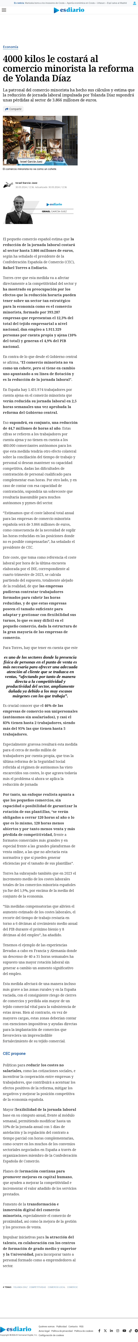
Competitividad (37, 1287)
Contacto (73, 1326)
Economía (10, 47)
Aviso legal (44, 1331)
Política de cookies (83, 1331)
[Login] (134, 3)
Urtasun (101, 3)
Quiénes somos (47, 1326)
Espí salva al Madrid (117, 3)
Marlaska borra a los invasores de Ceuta (45, 3)
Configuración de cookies (51, 1335)
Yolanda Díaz (20, 1287)
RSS (81, 1326)
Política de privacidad (62, 1331)
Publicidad (61, 1326)
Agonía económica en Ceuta (81, 3)
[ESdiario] (69, 10)
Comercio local (56, 1287)
